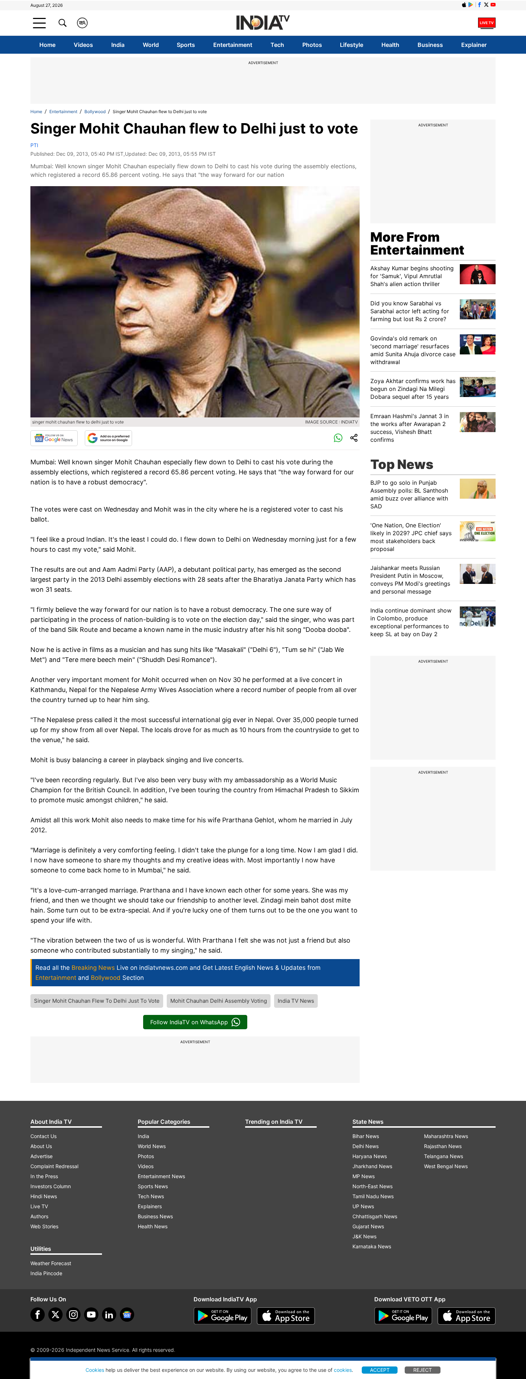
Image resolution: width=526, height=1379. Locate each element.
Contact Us (43, 1136)
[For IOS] (467, 1316)
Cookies (95, 1370)
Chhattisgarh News (374, 1216)
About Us (41, 1146)
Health (390, 44)
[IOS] (464, 4)
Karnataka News (371, 1246)
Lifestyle (351, 44)
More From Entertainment (417, 243)
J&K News (364, 1236)
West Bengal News (446, 1166)
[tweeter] (55, 1314)
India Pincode (46, 1273)
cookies (343, 1370)
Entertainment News (161, 1176)
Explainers (150, 1206)
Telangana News (443, 1156)
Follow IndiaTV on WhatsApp (189, 1022)
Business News (155, 1216)
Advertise (41, 1156)
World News (152, 1146)
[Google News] (54, 438)
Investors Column (50, 1186)
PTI (34, 145)
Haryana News (369, 1156)
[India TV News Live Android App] (223, 1316)
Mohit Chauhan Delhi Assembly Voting (218, 1000)
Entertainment (232, 44)
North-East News (372, 1186)
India (118, 44)
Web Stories (44, 1226)
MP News (363, 1176)
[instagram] (73, 1314)
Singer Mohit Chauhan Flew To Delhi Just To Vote (97, 1000)
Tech (277, 44)
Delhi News (365, 1146)
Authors (39, 1216)
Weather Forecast (50, 1263)
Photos (312, 44)
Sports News (153, 1186)
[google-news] (127, 1314)
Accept (380, 1370)
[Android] (470, 4)
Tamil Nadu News (373, 1196)
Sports (186, 44)
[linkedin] (109, 1314)
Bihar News (365, 1136)
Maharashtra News (446, 1136)
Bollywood (95, 111)
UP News (363, 1206)
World (151, 44)
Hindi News (43, 1196)
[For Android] (403, 1316)
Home (47, 44)
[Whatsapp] (338, 438)
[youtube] (91, 1314)
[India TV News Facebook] (479, 4)
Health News (152, 1226)
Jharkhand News (372, 1166)
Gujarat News (368, 1226)
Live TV (39, 1206)
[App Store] (286, 1316)
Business (430, 44)
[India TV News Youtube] (493, 4)
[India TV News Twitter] (486, 4)
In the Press (44, 1176)
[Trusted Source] (108, 438)
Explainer (474, 44)
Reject (422, 1370)
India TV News (296, 1000)
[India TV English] (263, 23)
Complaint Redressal (54, 1166)
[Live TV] (487, 23)
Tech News (151, 1196)
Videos (83, 44)
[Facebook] (37, 1314)
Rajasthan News (443, 1146)
